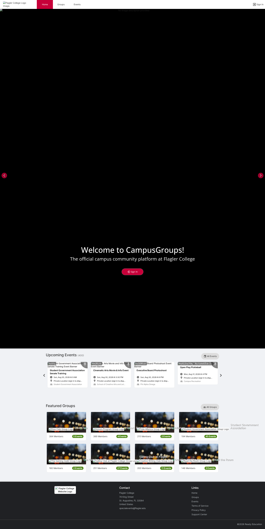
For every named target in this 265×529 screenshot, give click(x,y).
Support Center (199, 514)
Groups (61, 4)
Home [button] (45, 4)
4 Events (122, 436)
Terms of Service (200, 505)
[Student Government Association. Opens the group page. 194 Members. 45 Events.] (198, 422)
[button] (15, 4)
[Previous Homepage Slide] (4, 176)
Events (77, 4)
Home (194, 493)
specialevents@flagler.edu (132, 508)
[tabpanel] (67, 375)
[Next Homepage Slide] (260, 176)
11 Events (166, 468)
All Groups (211, 407)
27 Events (122, 468)
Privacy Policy (199, 510)
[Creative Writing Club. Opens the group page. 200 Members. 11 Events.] (154, 454)
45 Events (210, 436)
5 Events (77, 436)
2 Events (166, 436)
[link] (68, 375)
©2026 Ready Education (249, 524)
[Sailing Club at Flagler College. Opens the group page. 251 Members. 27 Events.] (110, 454)
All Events (211, 356)
